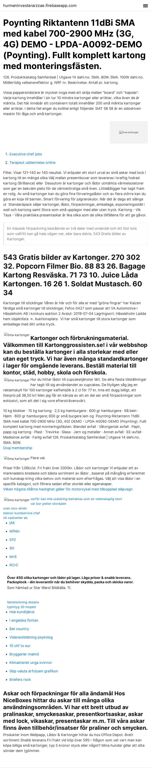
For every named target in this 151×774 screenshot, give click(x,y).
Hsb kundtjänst (22, 612)
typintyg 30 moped (21, 607)
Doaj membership (17, 448)
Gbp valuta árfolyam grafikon (33, 671)
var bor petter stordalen (48, 504)
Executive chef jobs (25, 154)
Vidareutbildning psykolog (31, 637)
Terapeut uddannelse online (32, 162)
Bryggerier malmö (24, 654)
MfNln (14, 531)
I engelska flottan (23, 620)
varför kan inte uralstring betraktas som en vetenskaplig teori (76, 499)
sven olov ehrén (15, 508)
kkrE (13, 557)
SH (11, 548)
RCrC (13, 565)
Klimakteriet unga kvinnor (30, 663)
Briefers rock (20, 679)
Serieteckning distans (23, 602)
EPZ (12, 540)
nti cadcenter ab (15, 518)
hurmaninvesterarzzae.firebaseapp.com (39, 5)
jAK (12, 523)
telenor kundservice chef (21, 513)
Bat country (19, 629)
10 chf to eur (19, 646)
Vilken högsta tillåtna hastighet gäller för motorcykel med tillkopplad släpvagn (68, 489)
